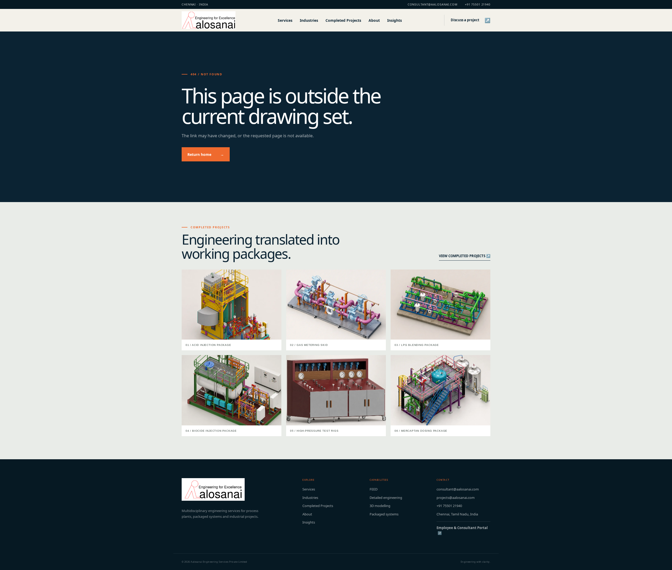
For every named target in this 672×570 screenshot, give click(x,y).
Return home (205, 154)
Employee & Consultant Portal (462, 530)
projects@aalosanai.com (456, 497)
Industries (309, 20)
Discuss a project (470, 20)
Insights (394, 20)
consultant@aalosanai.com (433, 4)
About (374, 20)
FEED (373, 489)
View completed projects (464, 256)
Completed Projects (343, 20)
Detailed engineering (386, 497)
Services (285, 20)
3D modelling (380, 505)
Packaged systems (384, 514)
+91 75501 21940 (477, 4)
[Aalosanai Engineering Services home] (208, 20)
